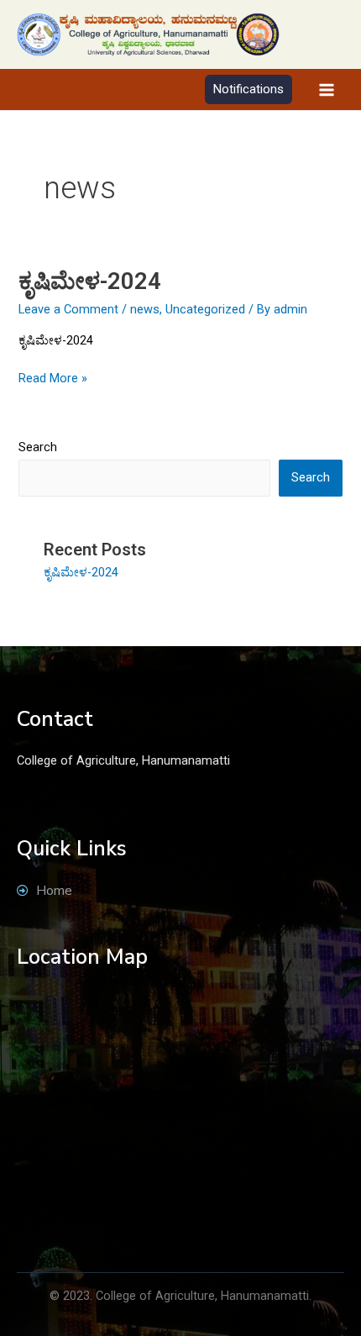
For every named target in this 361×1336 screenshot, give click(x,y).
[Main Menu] (326, 90)
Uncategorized (205, 309)
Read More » (52, 377)
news (145, 309)
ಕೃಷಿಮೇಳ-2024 (89, 281)
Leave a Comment (68, 309)
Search (37, 447)
